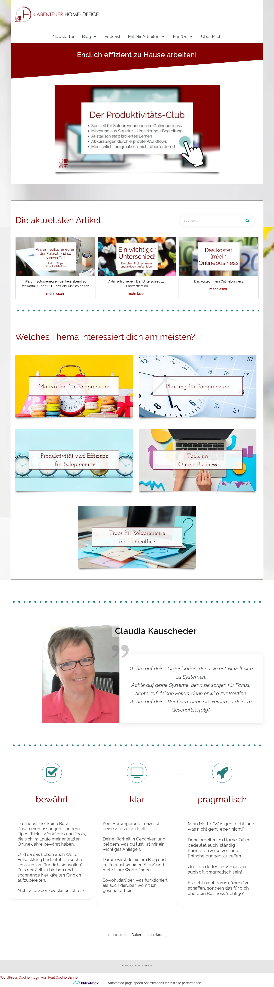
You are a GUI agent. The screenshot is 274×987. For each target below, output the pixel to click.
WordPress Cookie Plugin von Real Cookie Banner (39, 977)
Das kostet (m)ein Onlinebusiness (218, 281)
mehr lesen (55, 294)
